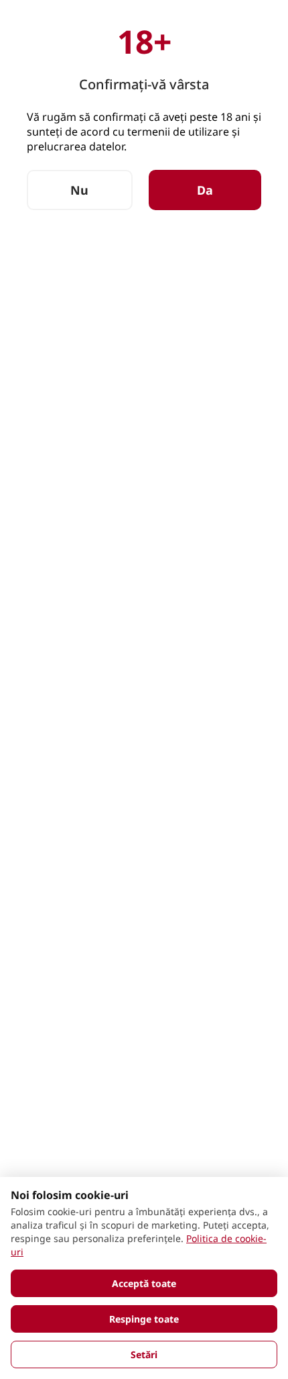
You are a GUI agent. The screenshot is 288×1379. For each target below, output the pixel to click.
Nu (79, 190)
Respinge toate (144, 1319)
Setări (144, 1354)
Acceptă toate (144, 1283)
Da (205, 190)
